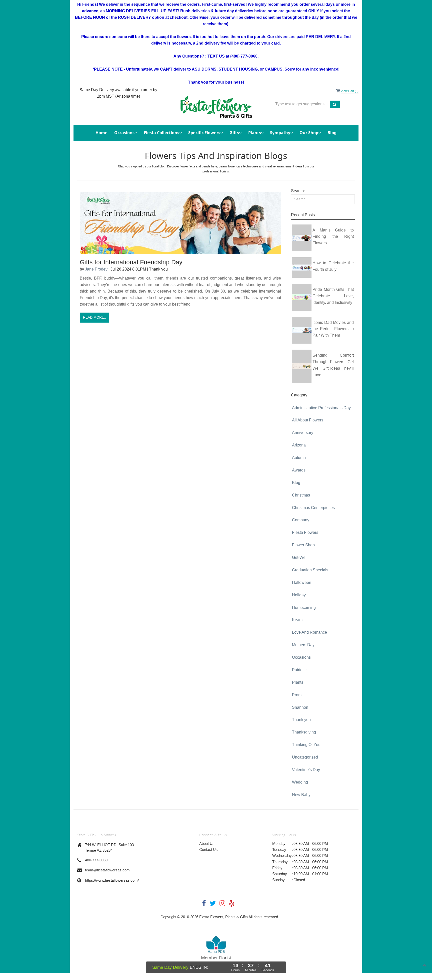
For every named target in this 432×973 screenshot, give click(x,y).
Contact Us (208, 849)
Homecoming (304, 607)
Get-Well (300, 557)
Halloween (301, 582)
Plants (297, 682)
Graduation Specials (310, 570)
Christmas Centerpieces (313, 508)
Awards (299, 470)
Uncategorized (305, 757)
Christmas (301, 495)
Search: (298, 191)
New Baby (301, 795)
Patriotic (299, 670)
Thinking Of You (306, 745)
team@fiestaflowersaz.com (107, 870)
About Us (206, 843)
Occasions (301, 657)
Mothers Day (303, 645)
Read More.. (94, 317)
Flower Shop (303, 545)
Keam (297, 620)
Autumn (299, 457)
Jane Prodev (96, 269)
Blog (332, 132)
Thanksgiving (304, 732)
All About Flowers (307, 420)
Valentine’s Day (306, 770)
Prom (297, 695)
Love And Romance (309, 632)
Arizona (299, 445)
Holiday (299, 595)
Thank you (301, 719)
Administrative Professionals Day (321, 408)
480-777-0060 (96, 860)
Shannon (300, 707)
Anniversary (302, 432)
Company (300, 520)
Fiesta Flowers (305, 532)
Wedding (300, 782)
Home (102, 132)
